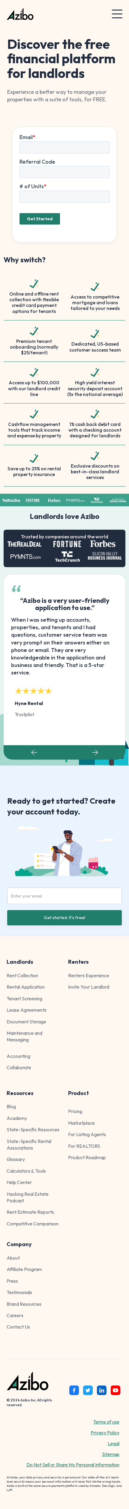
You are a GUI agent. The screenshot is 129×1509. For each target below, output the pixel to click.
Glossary (16, 1159)
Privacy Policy (105, 1433)
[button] (117, 14)
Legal (113, 1443)
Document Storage (26, 1022)
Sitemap (110, 1454)
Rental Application (26, 987)
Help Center (19, 1182)
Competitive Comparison (32, 1224)
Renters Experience (88, 975)
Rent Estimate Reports (30, 1212)
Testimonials (19, 1292)
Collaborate (19, 1067)
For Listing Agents (87, 1134)
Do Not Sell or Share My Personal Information (72, 1465)
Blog (11, 1106)
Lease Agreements (26, 1010)
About (13, 1258)
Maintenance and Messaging (24, 1036)
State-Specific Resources (33, 1129)
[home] (50, 14)
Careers (15, 1315)
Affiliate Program (24, 1269)
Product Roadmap (87, 1157)
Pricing (75, 1111)
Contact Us (18, 1327)
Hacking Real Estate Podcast (28, 1197)
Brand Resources (24, 1304)
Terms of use (106, 1422)
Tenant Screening (24, 999)
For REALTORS (84, 1146)
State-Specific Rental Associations (29, 1144)
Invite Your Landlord (88, 987)
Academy (17, 1118)
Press (12, 1281)
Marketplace (81, 1123)
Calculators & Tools (26, 1171)
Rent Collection (22, 975)
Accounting (18, 1056)
